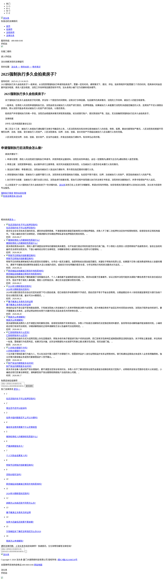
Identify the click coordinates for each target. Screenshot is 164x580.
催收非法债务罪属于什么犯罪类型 (21, 427)
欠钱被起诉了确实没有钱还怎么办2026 (23, 531)
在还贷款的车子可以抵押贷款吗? (21, 228)
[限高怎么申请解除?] (15, 317)
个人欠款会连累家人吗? (17, 456)
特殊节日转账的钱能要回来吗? (20, 259)
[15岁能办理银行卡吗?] (17, 348)
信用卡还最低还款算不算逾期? (20, 522)
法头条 (62, 185)
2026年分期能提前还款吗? (18, 289)
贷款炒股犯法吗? (13, 474)
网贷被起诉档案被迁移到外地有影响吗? (24, 274)
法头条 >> (15, 67)
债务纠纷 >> (26, 67)
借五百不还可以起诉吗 (16, 408)
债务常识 (36, 67)
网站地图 (38, 565)
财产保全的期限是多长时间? (19, 366)
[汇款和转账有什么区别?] (18, 332)
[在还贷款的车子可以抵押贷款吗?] (22, 225)
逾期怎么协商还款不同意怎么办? (21, 503)
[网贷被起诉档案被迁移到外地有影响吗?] (25, 271)
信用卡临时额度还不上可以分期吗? (22, 418)
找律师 (9, 29)
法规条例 (10, 32)
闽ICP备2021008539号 (67, 560)
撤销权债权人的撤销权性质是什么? (22, 243)
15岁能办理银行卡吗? (15, 351)
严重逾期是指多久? (14, 446)
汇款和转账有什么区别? (17, 335)
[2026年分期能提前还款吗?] (19, 286)
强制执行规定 (7, 193)
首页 (8, 26)
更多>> (12, 220)
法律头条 (10, 35)
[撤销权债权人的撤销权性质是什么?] (23, 240)
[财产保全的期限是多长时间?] (20, 363)
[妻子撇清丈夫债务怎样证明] (19, 302)
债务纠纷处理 (20, 193)
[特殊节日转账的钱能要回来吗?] (21, 255)
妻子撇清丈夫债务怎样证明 (18, 305)
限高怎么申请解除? (14, 320)
